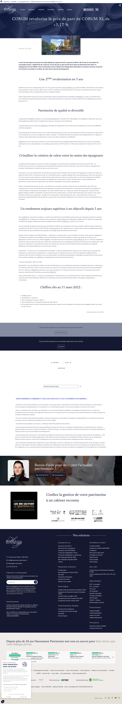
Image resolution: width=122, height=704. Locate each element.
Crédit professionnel (96, 617)
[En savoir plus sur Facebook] (112, 698)
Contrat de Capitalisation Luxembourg (69, 555)
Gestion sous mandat (64, 581)
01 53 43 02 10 (44, 475)
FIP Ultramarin (94, 591)
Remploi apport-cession (97, 602)
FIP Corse (93, 589)
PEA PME (61, 574)
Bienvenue (6, 1)
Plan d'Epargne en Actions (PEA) (68, 572)
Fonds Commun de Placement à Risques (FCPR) (102, 571)
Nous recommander (72, 670)
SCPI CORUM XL (49, 62)
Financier (41, 9)
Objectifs (61, 9)
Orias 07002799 (46, 687)
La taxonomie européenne (66, 609)
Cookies (111, 670)
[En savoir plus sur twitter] (105, 698)
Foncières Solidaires (96, 595)
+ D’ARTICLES (61, 368)
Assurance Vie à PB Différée (66, 550)
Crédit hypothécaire (96, 613)
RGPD (38, 673)
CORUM (61, 346)
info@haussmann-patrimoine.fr (17, 560)
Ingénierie (31, 9)
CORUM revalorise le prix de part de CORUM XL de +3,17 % (46, 1)
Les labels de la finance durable (67, 611)
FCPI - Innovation (95, 584)
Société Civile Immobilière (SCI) (67, 596)
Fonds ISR (61, 613)
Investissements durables (68, 606)
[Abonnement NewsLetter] (35, 582)
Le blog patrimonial (23, 1)
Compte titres (62, 570)
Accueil (22, 9)
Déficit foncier (94, 557)
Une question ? (59, 475)
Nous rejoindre (85, 670)
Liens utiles (55, 673)
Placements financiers (67, 567)
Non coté (93, 567)
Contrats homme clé (96, 628)
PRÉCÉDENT (56, 362)
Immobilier (51, 9)
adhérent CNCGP (58, 687)
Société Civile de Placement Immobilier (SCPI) (72, 590)
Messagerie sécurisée (15, 563)
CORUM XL (80, 96)
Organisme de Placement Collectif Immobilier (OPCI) (71, 593)
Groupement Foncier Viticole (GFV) (68, 600)
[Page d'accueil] (1, 1)
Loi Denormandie (95, 546)
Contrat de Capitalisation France (67, 552)
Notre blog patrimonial (79, 673)
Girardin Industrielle (95, 593)
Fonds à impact (62, 616)
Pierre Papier (63, 586)
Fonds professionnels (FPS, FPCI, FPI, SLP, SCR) (103, 575)
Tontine (60, 562)
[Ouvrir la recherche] (97, 9)
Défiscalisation (95, 581)
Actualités (13, 1)
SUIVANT (67, 362)
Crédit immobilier (95, 611)
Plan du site (46, 673)
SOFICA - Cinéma (95, 600)
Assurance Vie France (64, 546)
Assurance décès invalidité (98, 626)
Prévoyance (94, 623)
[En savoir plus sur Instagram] (119, 698)
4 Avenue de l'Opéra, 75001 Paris (18, 557)
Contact (69, 9)
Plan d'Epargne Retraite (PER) (67, 557)
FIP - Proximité (94, 586)
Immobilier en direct (97, 543)
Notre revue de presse (56, 670)
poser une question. (13, 615)
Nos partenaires (65, 673)
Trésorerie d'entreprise (65, 577)
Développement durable (40, 670)
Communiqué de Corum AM (95, 312)
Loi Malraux (93, 550)
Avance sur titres (95, 615)
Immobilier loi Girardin (96, 555)
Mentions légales (35, 687)
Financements (95, 607)
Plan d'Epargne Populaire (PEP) (67, 559)
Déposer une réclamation (99, 670)
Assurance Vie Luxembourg (66, 548)
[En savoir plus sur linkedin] (109, 698)
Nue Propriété (94, 559)
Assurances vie (64, 543)
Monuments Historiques (97, 552)
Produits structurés (64, 579)
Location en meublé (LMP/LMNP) (100, 548)
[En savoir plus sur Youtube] (116, 698)
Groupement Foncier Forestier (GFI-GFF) (70, 598)
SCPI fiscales (94, 562)
